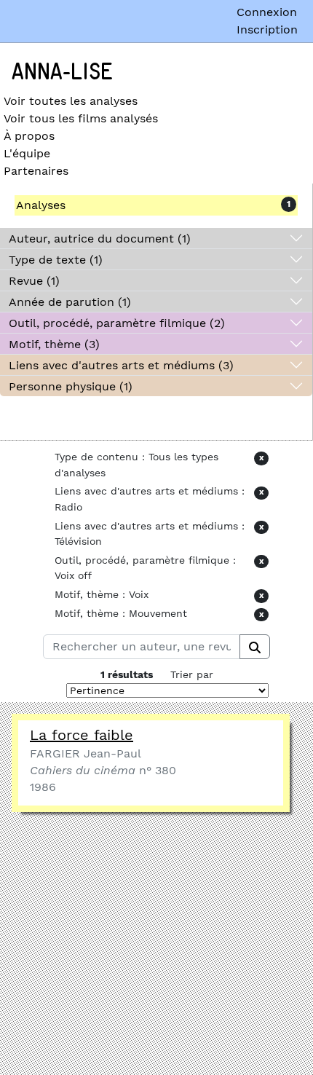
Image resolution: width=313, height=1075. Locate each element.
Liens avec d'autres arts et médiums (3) (121, 365)
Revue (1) (34, 281)
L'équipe (27, 153)
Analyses (41, 205)
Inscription (267, 29)
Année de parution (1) (70, 302)
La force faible (81, 735)
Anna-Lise (62, 72)
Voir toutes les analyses (71, 101)
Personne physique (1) (70, 386)
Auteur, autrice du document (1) (100, 238)
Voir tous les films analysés (81, 118)
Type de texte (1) (56, 260)
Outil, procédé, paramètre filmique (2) (117, 323)
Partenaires (36, 171)
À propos (29, 136)
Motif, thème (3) (54, 344)
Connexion (267, 12)
